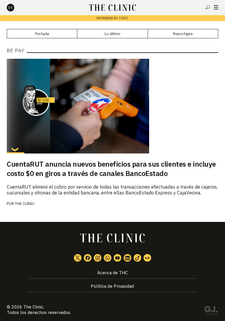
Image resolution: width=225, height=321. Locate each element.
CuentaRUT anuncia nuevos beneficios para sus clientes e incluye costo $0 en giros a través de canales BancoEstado (111, 168)
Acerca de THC (112, 272)
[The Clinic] (15, 7)
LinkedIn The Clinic (127, 258)
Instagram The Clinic (97, 258)
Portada (42, 33)
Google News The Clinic (147, 258)
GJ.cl (211, 311)
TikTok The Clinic (137, 258)
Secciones (216, 7)
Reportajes (183, 33)
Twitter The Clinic (77, 258)
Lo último (112, 33)
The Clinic (25, 203)
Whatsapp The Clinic (107, 258)
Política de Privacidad (112, 286)
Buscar (208, 7)
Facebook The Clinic (87, 258)
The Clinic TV (117, 258)
